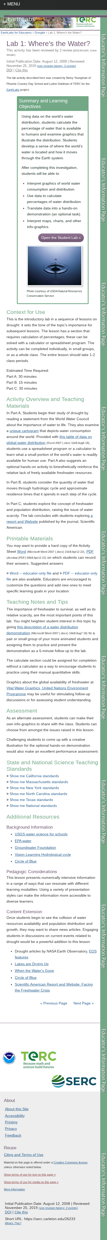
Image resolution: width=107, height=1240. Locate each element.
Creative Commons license (71, 1162)
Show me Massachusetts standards (39, 782)
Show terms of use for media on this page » (31, 1182)
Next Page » (83, 1003)
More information (14, 1189)
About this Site (17, 1109)
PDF (90, 551)
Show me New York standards (34, 788)
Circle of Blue (26, 861)
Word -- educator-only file (30, 573)
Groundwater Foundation (35, 847)
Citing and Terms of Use (23, 1155)
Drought (40, 32)
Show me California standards (34, 776)
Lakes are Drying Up (32, 964)
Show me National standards (33, 806)
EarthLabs (12, 89)
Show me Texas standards (31, 800)
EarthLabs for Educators (16, 32)
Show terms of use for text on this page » (30, 1174)
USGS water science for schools (41, 834)
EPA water (23, 841)
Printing (11, 1122)
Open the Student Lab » (61, 238)
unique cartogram (24, 431)
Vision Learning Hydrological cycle (43, 854)
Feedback (13, 1135)
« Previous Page (53, 1003)
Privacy (11, 1128)
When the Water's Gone (34, 971)
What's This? (13, 1223)
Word (21, 551)
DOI (9, 70)
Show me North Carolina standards (38, 794)
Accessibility (15, 1116)
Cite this (21, 70)
